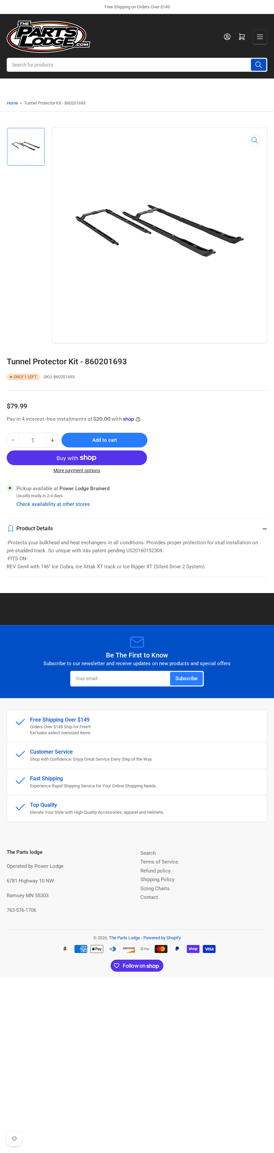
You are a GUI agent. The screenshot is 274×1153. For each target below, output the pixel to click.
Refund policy (155, 871)
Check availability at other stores (53, 504)
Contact (149, 897)
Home (12, 103)
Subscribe (186, 679)
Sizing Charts (155, 889)
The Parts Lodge (124, 937)
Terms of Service (159, 862)
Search (148, 853)
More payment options (76, 470)
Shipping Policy (157, 880)
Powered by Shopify (162, 937)
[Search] (258, 64)
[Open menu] (260, 36)
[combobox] (137, 65)
